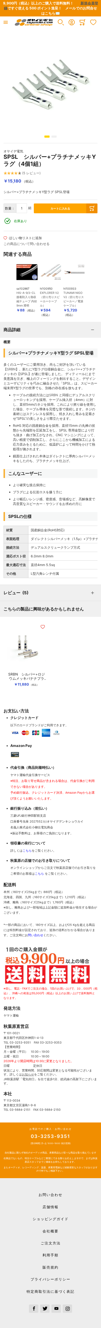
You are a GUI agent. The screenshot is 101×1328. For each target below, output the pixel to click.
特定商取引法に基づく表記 (50, 1291)
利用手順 (50, 1255)
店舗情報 (50, 1207)
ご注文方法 (51, 1243)
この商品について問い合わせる (27, 244)
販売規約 (50, 1267)
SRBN (11, 369)
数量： (10, 208)
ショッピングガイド (51, 1219)
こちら (27, 850)
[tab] (50, 330)
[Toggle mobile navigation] (5, 22)
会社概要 (50, 1231)
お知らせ (28, 1074)
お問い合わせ (50, 1194)
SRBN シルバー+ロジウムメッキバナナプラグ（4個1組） (26, 676)
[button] (60, 22)
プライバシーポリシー (50, 1279)
